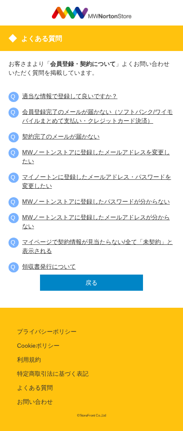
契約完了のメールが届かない (61, 136)
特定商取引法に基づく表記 (53, 373)
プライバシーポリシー (47, 331)
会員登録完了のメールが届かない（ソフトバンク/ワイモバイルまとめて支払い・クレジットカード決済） (97, 116)
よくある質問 (35, 387)
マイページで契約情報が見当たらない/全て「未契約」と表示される (97, 246)
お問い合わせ (35, 401)
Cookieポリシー (38, 345)
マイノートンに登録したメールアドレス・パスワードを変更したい (96, 181)
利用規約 (29, 359)
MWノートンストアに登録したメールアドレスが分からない (96, 222)
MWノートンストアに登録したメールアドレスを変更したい (96, 156)
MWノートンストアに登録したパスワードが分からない (96, 201)
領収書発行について (49, 266)
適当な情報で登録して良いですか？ (69, 96)
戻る (91, 282)
